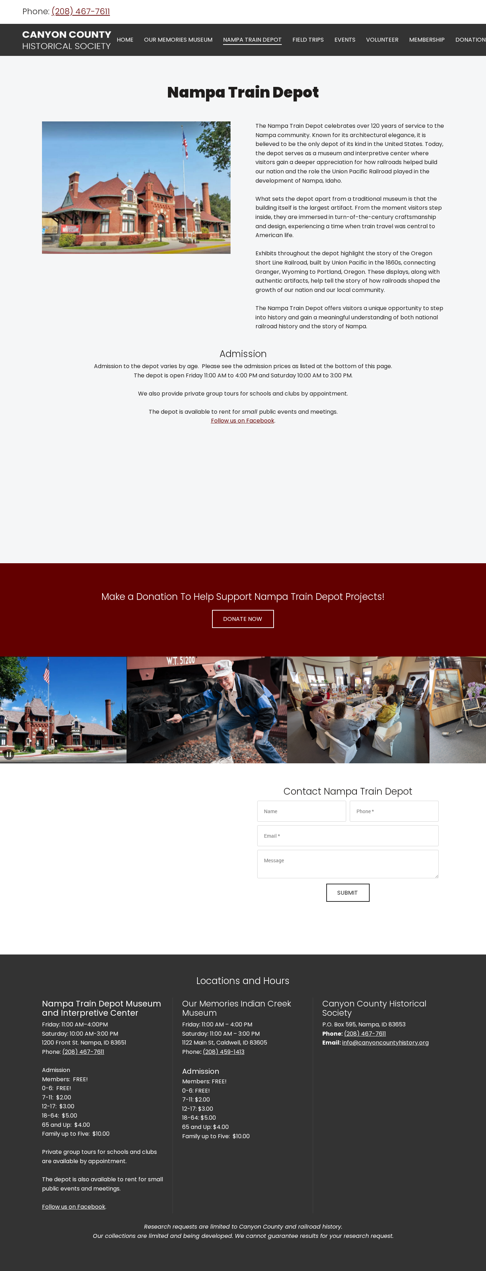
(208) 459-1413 (223, 1052)
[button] (173, 710)
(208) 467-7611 (81, 11)
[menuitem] (125, 40)
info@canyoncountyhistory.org (385, 1043)
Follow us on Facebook (242, 421)
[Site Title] (66, 40)
